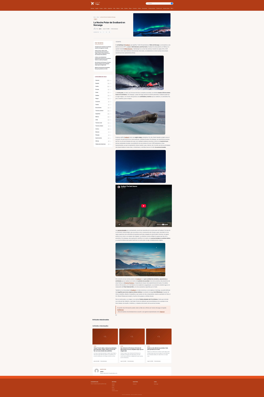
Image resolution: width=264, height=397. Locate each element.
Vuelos (139, 8)
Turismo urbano (166, 8)
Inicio (95, 17)
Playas (130, 8)
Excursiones (144, 8)
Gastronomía (98, 138)
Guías (122, 8)
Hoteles (126, 8)
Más (172, 8)
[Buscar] (172, 3)
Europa (101, 8)
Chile (114, 8)
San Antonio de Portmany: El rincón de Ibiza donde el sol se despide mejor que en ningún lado (103, 64)
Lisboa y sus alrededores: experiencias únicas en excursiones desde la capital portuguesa (103, 58)
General (92, 8)
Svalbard (126, 137)
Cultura (97, 128)
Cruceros (135, 8)
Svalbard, (127, 45)
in (100, 32)
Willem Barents (128, 49)
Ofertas (97, 141)
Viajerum (162, 311)
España (96, 8)
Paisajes (97, 135)
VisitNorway (120, 310)
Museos (97, 131)
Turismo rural (159, 8)
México (118, 8)
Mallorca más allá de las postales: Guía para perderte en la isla (102, 68)
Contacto (134, 383)
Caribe (105, 8)
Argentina (110, 8)
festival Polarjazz (129, 283)
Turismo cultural (151, 8)
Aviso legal (156, 383)
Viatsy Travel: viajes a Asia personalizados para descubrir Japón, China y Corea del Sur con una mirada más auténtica (102, 52)
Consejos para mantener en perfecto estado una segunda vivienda (103, 47)
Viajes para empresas (100, 144)
